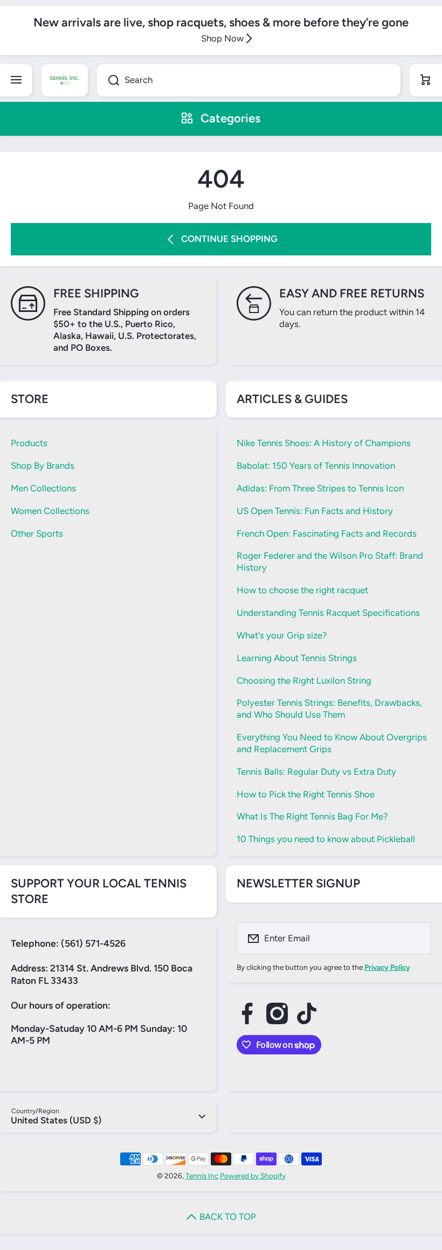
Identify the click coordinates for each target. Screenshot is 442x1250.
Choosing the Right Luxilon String (304, 680)
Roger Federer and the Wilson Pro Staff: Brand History (330, 561)
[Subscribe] (416, 938)
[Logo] (65, 80)
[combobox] (248, 80)
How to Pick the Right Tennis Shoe (306, 794)
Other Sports (37, 533)
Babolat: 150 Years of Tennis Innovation (316, 465)
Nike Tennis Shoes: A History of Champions (324, 443)
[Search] (108, 80)
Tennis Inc (201, 1175)
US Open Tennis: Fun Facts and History (315, 510)
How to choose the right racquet (302, 590)
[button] (426, 80)
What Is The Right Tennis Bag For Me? (312, 816)
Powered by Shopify (253, 1175)
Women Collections (50, 510)
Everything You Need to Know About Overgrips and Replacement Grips (332, 743)
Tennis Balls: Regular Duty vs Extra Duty (316, 771)
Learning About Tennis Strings (297, 657)
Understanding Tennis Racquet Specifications (328, 612)
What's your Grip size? (282, 635)
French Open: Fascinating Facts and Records (327, 533)
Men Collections (43, 488)
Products (29, 443)
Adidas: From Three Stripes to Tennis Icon (320, 488)
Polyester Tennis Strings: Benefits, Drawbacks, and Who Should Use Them (329, 708)
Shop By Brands (42, 465)
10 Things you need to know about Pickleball (326, 839)
